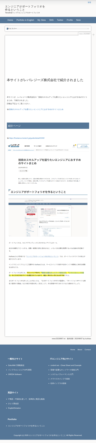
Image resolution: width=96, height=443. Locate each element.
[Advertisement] (48, 54)
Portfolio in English (25, 20)
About (80, 350)
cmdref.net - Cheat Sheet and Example (65, 365)
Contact (88, 350)
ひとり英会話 (13, 404)
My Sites (42, 20)
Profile (70, 20)
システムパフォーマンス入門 (61, 374)
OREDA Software (15, 374)
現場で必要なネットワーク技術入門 (64, 370)
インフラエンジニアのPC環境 (20, 370)
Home (10, 20)
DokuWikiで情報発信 (16, 365)
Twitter (60, 20)
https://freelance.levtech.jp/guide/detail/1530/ (26, 138)
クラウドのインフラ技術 (60, 379)
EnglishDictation (14, 408)
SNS (51, 20)
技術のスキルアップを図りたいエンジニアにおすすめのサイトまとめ (36, 109)
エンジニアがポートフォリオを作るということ (26, 426)
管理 (89, 2)
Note (78, 20)
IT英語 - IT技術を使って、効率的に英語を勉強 (26, 399)
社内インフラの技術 (58, 383)
